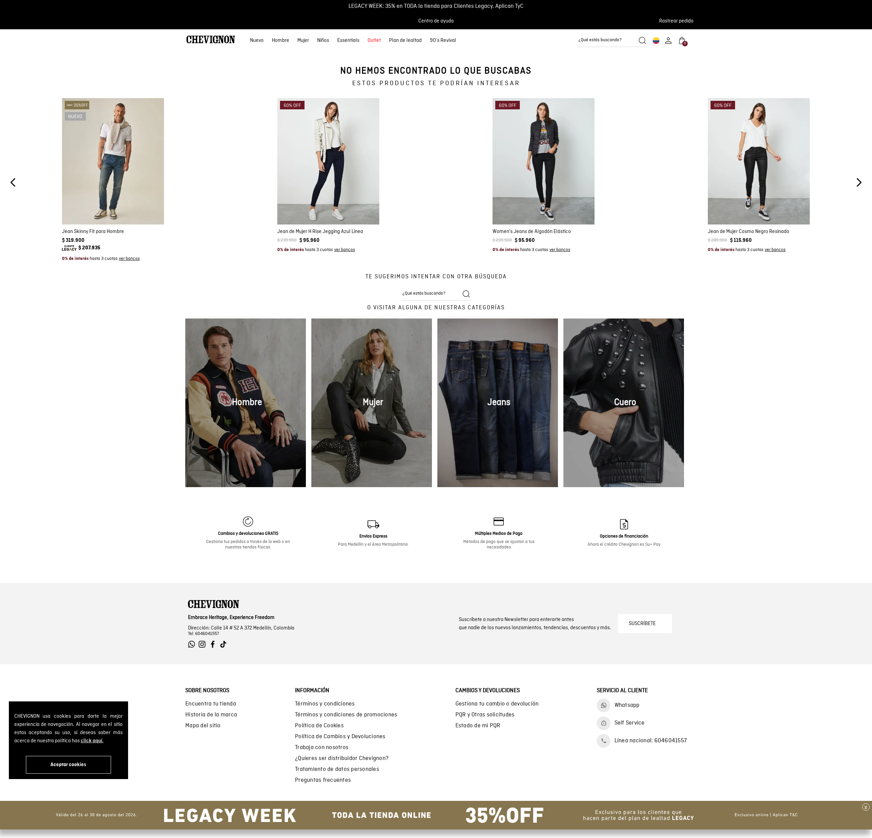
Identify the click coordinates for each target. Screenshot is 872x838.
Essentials (348, 40)
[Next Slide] (859, 182)
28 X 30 (89, 207)
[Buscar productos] (642, 40)
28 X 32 (113, 207)
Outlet (374, 40)
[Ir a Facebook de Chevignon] (214, 644)
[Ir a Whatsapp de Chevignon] (193, 644)
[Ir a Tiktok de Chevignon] (225, 644)
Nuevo (257, 40)
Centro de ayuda (436, 21)
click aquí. (92, 741)
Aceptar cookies (68, 764)
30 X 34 (101, 217)
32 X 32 (148, 217)
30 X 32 (77, 217)
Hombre (280, 40)
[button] (678, 21)
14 (354, 207)
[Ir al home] (210, 40)
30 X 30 (137, 207)
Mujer (303, 40)
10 (329, 207)
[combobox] (612, 40)
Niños (323, 40)
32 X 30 (124, 217)
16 (367, 207)
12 (342, 207)
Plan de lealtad (405, 40)
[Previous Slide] (13, 182)
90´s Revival (443, 40)
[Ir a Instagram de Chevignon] (204, 644)
